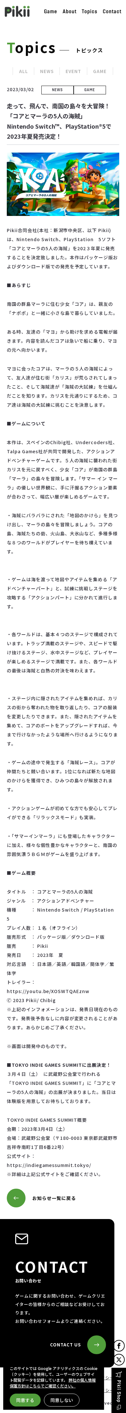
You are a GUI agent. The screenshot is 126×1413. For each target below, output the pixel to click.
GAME (100, 71)
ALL (23, 71)
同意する (25, 1400)
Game (50, 11)
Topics (89, 11)
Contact (112, 11)
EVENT (73, 71)
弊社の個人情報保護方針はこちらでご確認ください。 (53, 1382)
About (70, 11)
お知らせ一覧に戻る (54, 1198)
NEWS (47, 71)
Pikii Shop (119, 1391)
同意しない (61, 1400)
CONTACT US (65, 1345)
